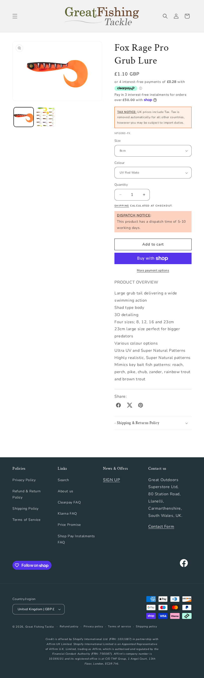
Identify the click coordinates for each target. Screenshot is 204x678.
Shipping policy (146, 626)
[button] (14, 16)
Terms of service (119, 626)
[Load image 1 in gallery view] (24, 117)
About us (65, 491)
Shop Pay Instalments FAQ (76, 539)
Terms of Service (26, 519)
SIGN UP (111, 480)
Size (117, 141)
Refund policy (69, 626)
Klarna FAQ (67, 513)
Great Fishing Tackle (39, 627)
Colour (119, 163)
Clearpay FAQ (69, 502)
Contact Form (161, 526)
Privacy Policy (24, 480)
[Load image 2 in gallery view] (46, 117)
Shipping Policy (25, 508)
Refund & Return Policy (26, 494)
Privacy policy (93, 626)
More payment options (153, 270)
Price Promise (69, 524)
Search (63, 480)
